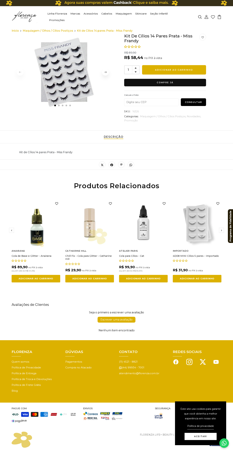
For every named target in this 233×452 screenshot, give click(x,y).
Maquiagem (124, 13)
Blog (15, 390)
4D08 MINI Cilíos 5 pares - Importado (196, 255)
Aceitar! (200, 436)
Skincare (141, 13)
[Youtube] (216, 361)
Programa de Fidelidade (230, 226)
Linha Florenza (57, 13)
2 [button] (59, 105)
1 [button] (55, 105)
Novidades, (194, 116)
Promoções (57, 20)
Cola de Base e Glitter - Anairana (31, 255)
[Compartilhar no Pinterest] (121, 164)
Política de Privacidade (26, 367)
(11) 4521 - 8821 (128, 361)
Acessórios (91, 13)
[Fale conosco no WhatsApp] (224, 443)
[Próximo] (105, 72)
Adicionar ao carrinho (174, 70)
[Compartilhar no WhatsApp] (131, 164)
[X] (203, 361)
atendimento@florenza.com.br (139, 373)
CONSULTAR (193, 102)
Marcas (75, 13)
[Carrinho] (219, 16)
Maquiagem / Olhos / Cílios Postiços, (163, 116)
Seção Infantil (159, 13)
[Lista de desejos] (213, 16)
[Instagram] (189, 361)
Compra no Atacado (78, 367)
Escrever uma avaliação (116, 319)
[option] (63, 72)
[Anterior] (11, 230)
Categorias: (131, 116)
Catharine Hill (75, 250)
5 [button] (70, 105)
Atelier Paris (128, 250)
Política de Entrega (24, 373)
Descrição (113, 136)
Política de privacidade (200, 426)
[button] (132, 46)
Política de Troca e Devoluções (32, 379)
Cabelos (106, 13)
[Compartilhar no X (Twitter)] (102, 164)
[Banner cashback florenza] (116, 3)
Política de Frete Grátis (26, 385)
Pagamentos (73, 361)
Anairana (18, 250)
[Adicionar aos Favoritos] (202, 37)
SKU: (127, 111)
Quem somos (20, 361)
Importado (180, 250)
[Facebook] (176, 361)
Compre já (165, 82)
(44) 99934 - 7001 (133, 367)
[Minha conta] (206, 16)
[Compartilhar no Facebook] (111, 164)
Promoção (131, 120)
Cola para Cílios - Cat (131, 255)
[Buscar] (200, 16)
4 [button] (66, 105)
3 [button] (62, 105)
